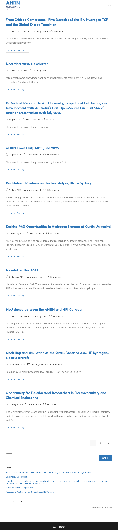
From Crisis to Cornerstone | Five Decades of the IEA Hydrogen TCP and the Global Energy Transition (49, 472)
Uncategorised (39, 31)
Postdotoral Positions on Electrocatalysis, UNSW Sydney (48, 183)
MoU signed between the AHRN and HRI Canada (44, 309)
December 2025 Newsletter (27, 64)
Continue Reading (18, 51)
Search (9, 453)
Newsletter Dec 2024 (22, 270)
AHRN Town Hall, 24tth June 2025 (32, 148)
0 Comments (58, 31)
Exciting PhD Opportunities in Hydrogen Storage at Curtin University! (58, 226)
